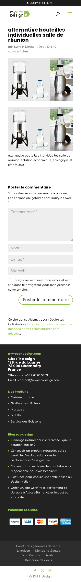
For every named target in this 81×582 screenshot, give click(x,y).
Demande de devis (38, 560)
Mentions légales (47, 550)
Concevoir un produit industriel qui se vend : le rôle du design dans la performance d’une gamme (38, 455)
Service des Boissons (26, 421)
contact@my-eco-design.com (39, 380)
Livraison (23, 550)
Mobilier (17, 415)
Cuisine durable (22, 397)
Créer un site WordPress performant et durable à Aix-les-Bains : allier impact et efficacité (39, 492)
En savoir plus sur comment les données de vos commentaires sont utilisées (40, 329)
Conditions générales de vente (38, 546)
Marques (17, 409)
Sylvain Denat (24, 46)
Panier (50, 555)
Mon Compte (31, 555)
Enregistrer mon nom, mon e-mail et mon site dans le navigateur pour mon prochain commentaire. (39, 285)
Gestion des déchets (25, 403)
